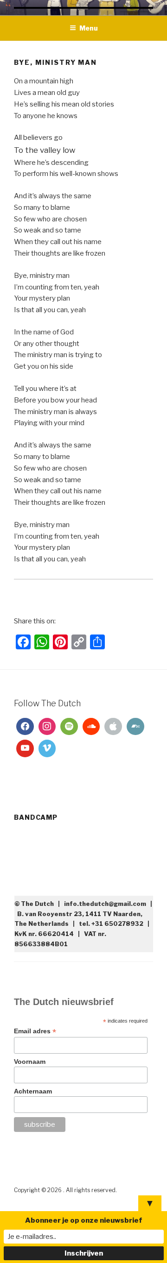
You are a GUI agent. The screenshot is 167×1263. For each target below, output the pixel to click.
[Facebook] (25, 727)
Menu (88, 28)
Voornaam (29, 1061)
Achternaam (33, 1091)
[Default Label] (69, 727)
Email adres (35, 1031)
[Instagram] (47, 727)
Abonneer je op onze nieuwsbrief (83, 1220)
